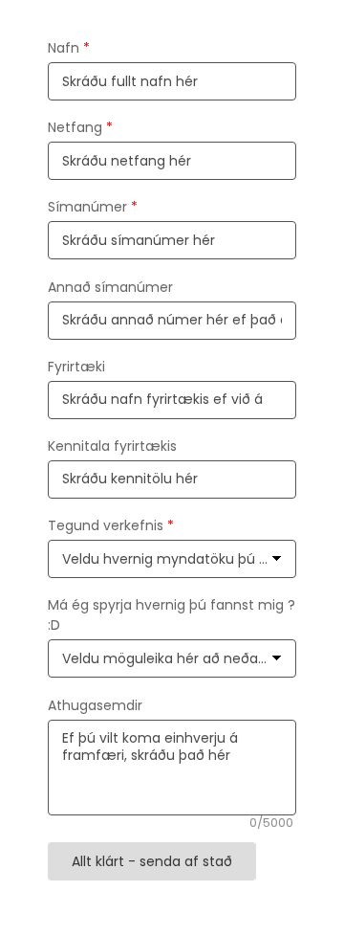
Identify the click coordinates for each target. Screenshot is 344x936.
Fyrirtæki (76, 366)
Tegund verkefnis (111, 525)
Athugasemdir (95, 705)
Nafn (69, 47)
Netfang (80, 127)
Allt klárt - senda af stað (152, 861)
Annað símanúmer (110, 287)
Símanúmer (93, 206)
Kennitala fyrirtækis (112, 446)
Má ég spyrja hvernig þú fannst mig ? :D (171, 615)
